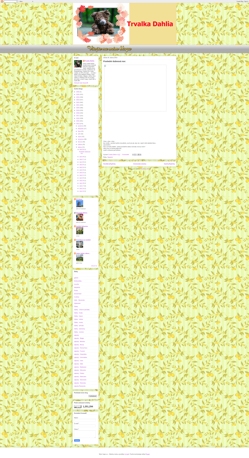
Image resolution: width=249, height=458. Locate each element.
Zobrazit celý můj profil (81, 83)
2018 (78, 113)
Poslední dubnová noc (114, 61)
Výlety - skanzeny (79, 329)
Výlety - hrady (78, 313)
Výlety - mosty (78, 322)
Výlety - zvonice (79, 332)
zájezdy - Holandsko (80, 354)
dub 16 (82, 188)
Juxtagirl (126, 454)
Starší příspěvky (169, 164)
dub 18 (82, 183)
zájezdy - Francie (79, 351)
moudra (76, 284)
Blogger (148, 454)
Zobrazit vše (94, 265)
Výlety (76, 306)
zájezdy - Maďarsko (80, 367)
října (79, 131)
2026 (78, 92)
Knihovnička (78, 281)
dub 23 (82, 170)
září (79, 134)
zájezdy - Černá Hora (80, 348)
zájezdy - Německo (80, 370)
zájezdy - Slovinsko (80, 383)
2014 (78, 123)
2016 (78, 118)
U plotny (76, 297)
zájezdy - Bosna (79, 344)
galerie (76, 278)
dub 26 (82, 162)
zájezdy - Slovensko (80, 380)
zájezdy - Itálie (78, 364)
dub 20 (82, 178)
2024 (78, 97)
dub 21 (82, 175)
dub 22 (82, 172)
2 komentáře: (126, 154)
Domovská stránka (139, 164)
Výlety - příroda (79, 325)
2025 (78, 94)
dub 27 (82, 159)
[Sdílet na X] (137, 155)
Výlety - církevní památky (82, 309)
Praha (76, 290)
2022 (78, 102)
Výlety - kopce (78, 316)
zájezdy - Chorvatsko (80, 357)
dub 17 (82, 186)
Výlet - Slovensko (79, 300)
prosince (81, 126)
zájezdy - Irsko (78, 360)
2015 (78, 121)
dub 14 (82, 191)
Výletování (77, 303)
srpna (80, 136)
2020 (78, 107)
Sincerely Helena (81, 213)
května (80, 144)
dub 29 (82, 156)
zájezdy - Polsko (79, 373)
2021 (78, 105)
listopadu (81, 128)
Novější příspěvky (109, 164)
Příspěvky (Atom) (145, 169)
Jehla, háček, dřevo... (83, 253)
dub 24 (82, 167)
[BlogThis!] (135, 155)
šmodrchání (77, 293)
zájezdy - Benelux (79, 341)
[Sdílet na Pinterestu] (140, 155)
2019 (78, 110)
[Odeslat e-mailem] (133, 155)
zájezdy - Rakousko (80, 376)
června (80, 142)
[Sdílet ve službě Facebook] (139, 155)
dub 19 (82, 180)
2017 (78, 115)
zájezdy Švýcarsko (79, 386)
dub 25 (82, 164)
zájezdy (76, 335)
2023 (78, 100)
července (81, 139)
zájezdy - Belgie (79, 338)
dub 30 (82, 149)
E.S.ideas (79, 199)
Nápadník (110, 157)
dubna (80, 147)
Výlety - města (78, 319)
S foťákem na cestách (83, 240)
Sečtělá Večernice (82, 226)
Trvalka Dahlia (89, 61)
